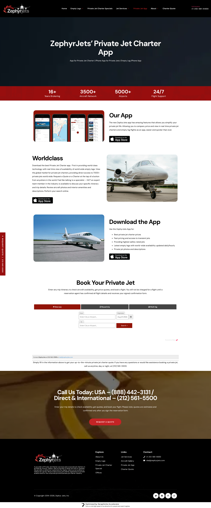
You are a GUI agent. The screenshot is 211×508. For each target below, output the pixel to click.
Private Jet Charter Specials (100, 8)
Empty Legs (76, 8)
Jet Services (121, 8)
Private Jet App (140, 8)
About (153, 8)
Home (64, 8)
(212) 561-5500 (137, 398)
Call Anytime (195, 7)
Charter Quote (169, 8)
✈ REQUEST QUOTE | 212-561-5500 (3, 254)
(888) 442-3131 (130, 392)
